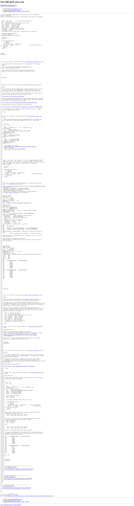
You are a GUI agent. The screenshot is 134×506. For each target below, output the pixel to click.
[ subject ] (23, 11)
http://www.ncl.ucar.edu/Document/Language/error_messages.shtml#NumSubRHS (22, 106)
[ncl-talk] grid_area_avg (17, 8)
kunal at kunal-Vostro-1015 (10, 186)
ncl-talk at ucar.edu (10, 467)
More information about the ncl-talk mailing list (11, 504)
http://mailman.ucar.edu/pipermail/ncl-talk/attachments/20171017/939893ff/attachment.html (28, 495)
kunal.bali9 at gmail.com (11, 5)
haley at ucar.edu (32, 84)
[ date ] (14, 11)
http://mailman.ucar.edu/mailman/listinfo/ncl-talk (18, 469)
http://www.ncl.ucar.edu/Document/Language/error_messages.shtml (19, 102)
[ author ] (27, 11)
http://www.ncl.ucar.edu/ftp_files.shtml (13, 96)
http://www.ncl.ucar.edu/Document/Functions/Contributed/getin (20, 334)
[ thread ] (18, 11)
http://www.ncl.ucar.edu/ (12, 192)
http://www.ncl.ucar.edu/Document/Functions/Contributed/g (20, 146)
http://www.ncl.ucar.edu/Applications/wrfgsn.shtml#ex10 (19, 366)
